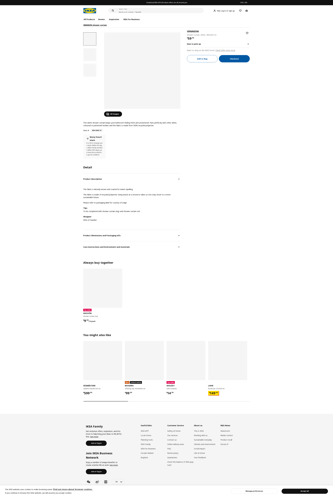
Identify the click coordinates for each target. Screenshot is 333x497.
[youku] (105, 482)
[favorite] (247, 33)
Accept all (305, 491)
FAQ (169, 448)
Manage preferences (254, 491)
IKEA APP (145, 431)
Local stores (146, 435)
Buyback (144, 457)
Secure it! (224, 444)
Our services (172, 435)
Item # (86, 130)
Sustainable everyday (203, 440)
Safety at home (174, 431)
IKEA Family (146, 444)
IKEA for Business (148, 448)
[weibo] (97, 482)
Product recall (226, 440)
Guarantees (172, 457)
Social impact (199, 448)
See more (94, 436)
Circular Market (147, 453)
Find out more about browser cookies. (72, 489)
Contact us (172, 440)
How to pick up (194, 44)
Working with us (200, 435)
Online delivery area (175, 444)
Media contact (226, 435)
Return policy (172, 453)
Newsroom (225, 431)
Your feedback (200, 457)
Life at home (199, 453)
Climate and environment (204, 444)
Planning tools (147, 440)
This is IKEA (199, 431)
